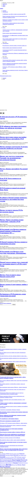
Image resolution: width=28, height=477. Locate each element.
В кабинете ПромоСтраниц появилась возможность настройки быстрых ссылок (13, 199)
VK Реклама (18, 457)
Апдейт (5, 458)
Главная (4, 10)
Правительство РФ (3, 462)
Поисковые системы (21, 461)
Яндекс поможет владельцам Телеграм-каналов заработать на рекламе (14, 147)
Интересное (5, 11)
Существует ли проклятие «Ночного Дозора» (10, 409)
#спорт (19, 455)
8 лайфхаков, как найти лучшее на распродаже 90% (14, 14)
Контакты (5, 3)
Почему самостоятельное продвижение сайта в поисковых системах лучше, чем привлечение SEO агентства (13, 449)
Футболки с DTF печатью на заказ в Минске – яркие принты (13, 423)
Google (2, 457)
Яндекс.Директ (21, 464)
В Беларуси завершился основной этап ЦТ (10, 420)
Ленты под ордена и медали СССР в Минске (10, 437)
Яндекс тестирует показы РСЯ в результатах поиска (11, 211)
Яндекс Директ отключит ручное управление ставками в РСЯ (12, 220)
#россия (15, 455)
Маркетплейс (24, 460)
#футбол (24, 455)
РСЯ (12, 462)
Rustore (12, 457)
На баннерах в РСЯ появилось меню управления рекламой (13, 295)
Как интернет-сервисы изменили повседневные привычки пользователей (13, 23)
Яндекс (9, 464)
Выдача (15, 458)
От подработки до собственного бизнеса (9, 418)
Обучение (15, 461)
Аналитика (2, 458)
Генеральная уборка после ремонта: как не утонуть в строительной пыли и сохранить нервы (11, 393)
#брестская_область (13, 453)
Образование (5, 43)
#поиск (11, 455)
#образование (7, 455)
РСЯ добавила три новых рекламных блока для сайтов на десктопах (13, 127)
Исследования (16, 460)
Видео (13, 458)
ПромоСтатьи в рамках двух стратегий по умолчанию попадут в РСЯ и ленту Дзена (14, 264)
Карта (4, 6)
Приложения (9, 462)
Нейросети (10, 461)
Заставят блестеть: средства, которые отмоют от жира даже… (13, 355)
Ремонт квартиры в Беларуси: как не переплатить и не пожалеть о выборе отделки (15, 17)
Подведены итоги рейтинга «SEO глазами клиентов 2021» (13, 361)
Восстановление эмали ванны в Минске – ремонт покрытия (13, 387)
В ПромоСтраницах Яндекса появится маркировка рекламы (13, 243)
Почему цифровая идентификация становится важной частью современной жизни (15, 64)
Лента (4, 5)
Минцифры (2, 461)
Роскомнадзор (21, 462)
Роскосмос (26, 462)
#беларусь (4, 453)
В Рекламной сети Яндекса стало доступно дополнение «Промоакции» (13, 252)
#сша (22, 455)
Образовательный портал (5, 75)
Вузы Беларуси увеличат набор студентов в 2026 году (15, 45)
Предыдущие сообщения (5, 303)
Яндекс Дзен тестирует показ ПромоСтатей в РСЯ (10, 275)
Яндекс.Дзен (14, 464)
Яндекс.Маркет (5, 466)
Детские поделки (19, 458)
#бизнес (8, 453)
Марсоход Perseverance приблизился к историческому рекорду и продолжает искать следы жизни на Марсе (12, 435)
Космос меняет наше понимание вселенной (12, 33)
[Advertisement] (14, 95)
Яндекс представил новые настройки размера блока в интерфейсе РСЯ (13, 138)
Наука (4, 27)
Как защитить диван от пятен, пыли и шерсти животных (12, 439)
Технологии (5, 57)
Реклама (15, 462)
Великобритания (9, 458)
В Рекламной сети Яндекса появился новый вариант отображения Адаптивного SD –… (13, 231)
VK (15, 457)
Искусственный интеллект (6, 459)
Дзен (24, 458)
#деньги (18, 453)
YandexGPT (24, 457)
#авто (1, 453)
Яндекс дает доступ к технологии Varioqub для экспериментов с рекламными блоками (12, 158)
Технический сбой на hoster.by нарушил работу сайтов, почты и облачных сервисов (15, 61)
